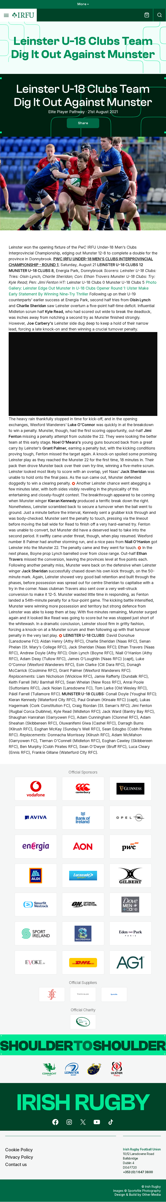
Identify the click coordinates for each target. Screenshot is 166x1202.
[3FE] (52, 994)
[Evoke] (36, 963)
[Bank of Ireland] (83, 818)
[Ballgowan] (83, 933)
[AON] (83, 847)
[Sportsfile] (114, 994)
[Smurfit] (36, 904)
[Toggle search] (159, 15)
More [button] (81, 4)
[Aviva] (36, 818)
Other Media (151, 1194)
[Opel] (130, 818)
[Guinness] (130, 789)
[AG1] (130, 963)
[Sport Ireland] (36, 933)
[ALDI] (36, 876)
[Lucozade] (83, 876)
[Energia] (36, 847)
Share (83, 123)
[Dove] (130, 904)
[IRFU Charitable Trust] (83, 1022)
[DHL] (83, 963)
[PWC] (130, 847)
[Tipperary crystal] (83, 994)
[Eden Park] (130, 933)
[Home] (23, 15)
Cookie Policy (19, 1149)
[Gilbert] (130, 876)
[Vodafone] (36, 789)
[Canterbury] (83, 789)
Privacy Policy (19, 1157)
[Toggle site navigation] (6, 15)
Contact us (16, 1164)
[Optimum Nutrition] (83, 904)
